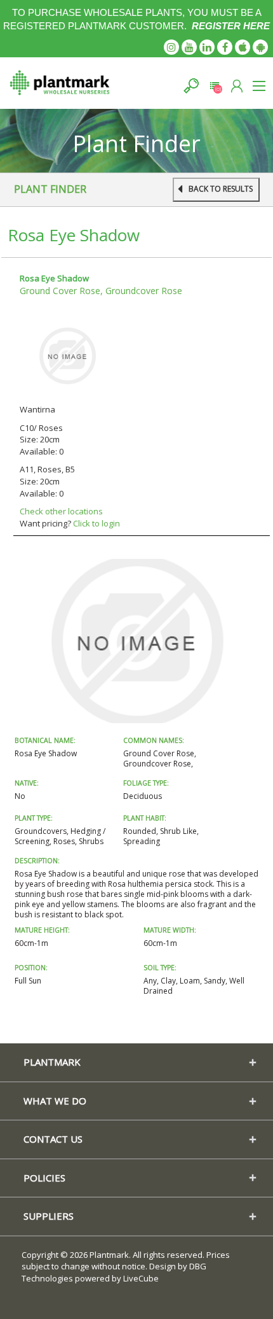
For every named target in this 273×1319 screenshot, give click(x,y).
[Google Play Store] (260, 47)
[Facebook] (224, 47)
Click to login (96, 523)
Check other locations (61, 511)
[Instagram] (171, 47)
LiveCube (141, 1278)
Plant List (214, 85)
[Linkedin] (207, 47)
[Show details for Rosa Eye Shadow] (67, 355)
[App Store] (242, 47)
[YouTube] (189, 47)
